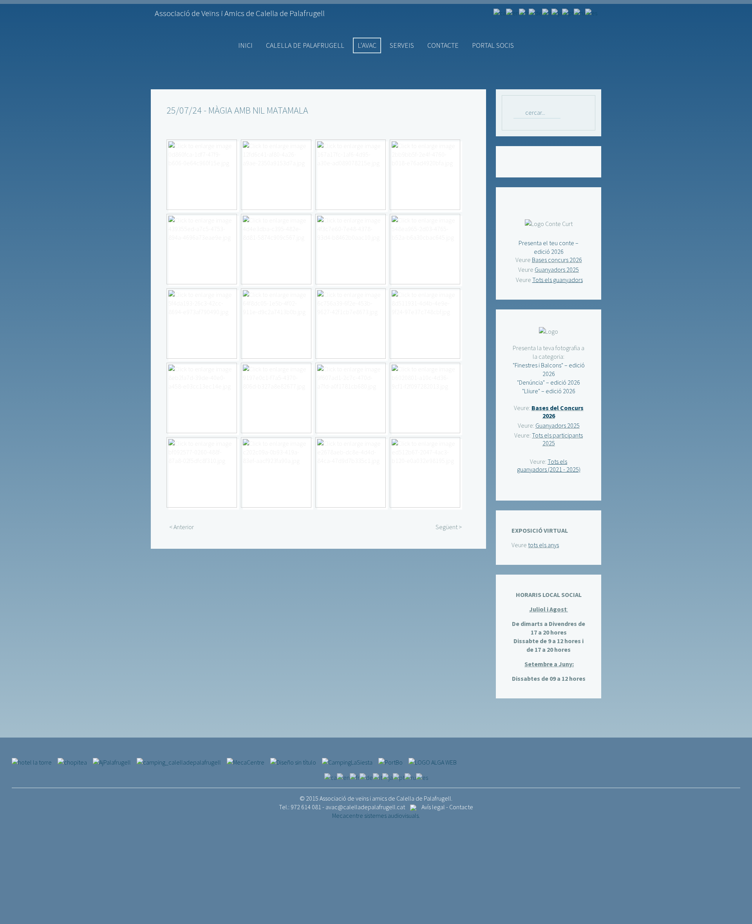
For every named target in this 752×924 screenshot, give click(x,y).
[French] (524, 12)
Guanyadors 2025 (557, 269)
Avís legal (433, 807)
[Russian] (579, 12)
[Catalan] (500, 12)
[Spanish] (591, 12)
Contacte (443, 45)
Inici (245, 45)
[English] (512, 12)
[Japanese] (556, 12)
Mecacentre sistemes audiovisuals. (376, 815)
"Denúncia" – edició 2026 (548, 382)
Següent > (449, 527)
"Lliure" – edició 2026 (548, 391)
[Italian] (546, 12)
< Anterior (181, 527)
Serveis (402, 45)
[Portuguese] (568, 12)
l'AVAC (367, 45)
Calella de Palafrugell (305, 45)
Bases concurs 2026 (557, 260)
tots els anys (543, 545)
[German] (535, 12)
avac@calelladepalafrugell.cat (365, 807)
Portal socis (493, 45)
